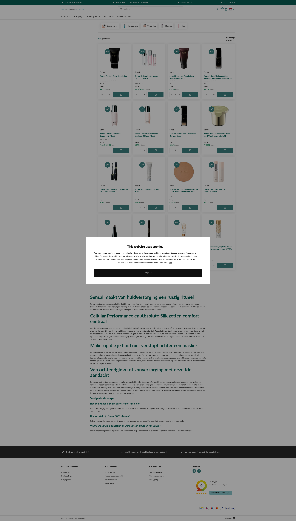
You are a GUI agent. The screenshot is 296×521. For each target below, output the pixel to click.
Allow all (148, 272)
